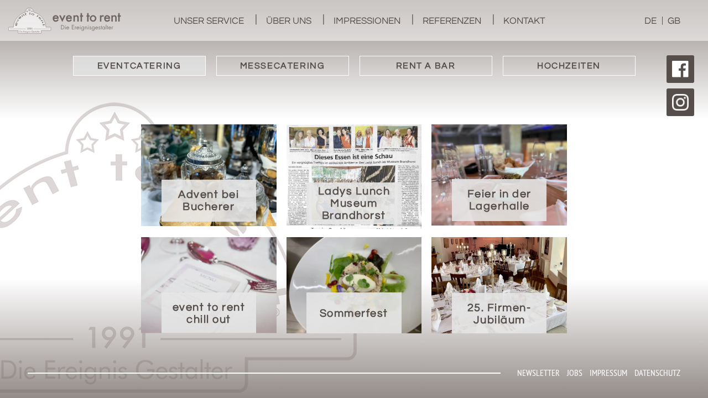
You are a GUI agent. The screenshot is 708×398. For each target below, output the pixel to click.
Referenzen (452, 21)
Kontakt (524, 21)
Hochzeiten (569, 65)
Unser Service (209, 21)
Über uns (288, 21)
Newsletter (538, 372)
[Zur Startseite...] (64, 21)
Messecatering (282, 65)
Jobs (574, 372)
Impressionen (367, 21)
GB (674, 21)
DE (650, 21)
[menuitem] (209, 20)
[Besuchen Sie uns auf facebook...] (680, 69)
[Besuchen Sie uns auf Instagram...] (680, 102)
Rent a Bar (426, 65)
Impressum (608, 372)
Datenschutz (657, 372)
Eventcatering (139, 65)
